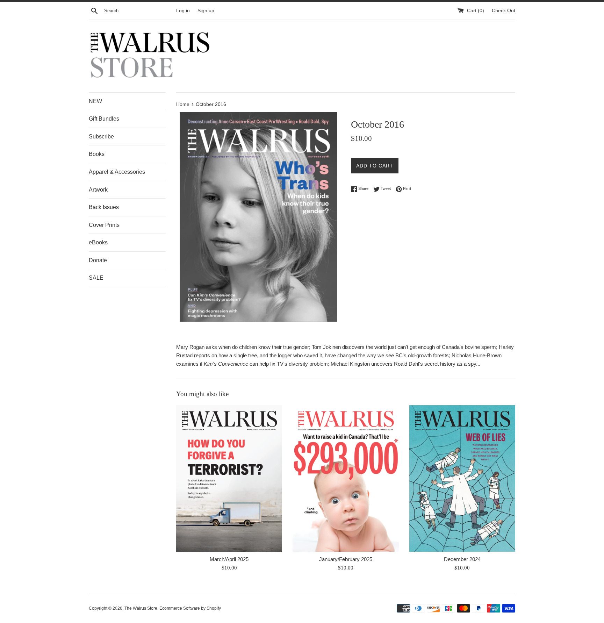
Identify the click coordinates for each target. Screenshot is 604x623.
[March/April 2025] (229, 478)
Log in (183, 10)
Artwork (98, 190)
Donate (98, 260)
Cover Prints (104, 225)
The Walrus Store (140, 608)
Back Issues (104, 207)
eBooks (98, 242)
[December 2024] (462, 478)
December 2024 (462, 559)
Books (97, 154)
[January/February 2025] (345, 478)
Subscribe (101, 136)
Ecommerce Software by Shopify (190, 608)
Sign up (205, 10)
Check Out (503, 10)
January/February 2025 (345, 559)
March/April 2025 (229, 559)
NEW (95, 101)
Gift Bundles (104, 119)
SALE (96, 278)
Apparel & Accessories (117, 172)
